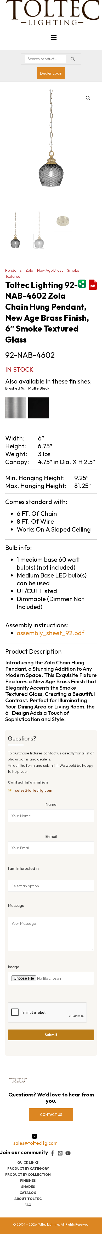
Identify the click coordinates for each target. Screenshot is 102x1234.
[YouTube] (68, 1153)
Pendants (13, 270)
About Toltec (28, 1198)
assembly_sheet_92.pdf (50, 633)
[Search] (72, 59)
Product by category (28, 1168)
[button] (88, 98)
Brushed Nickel (16, 388)
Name (51, 804)
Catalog (28, 1192)
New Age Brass (50, 270)
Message (16, 905)
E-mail (51, 836)
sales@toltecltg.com (33, 790)
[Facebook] (52, 1153)
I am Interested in (23, 868)
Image (13, 966)
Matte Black (38, 388)
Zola (29, 270)
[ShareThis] (82, 283)
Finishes (28, 1180)
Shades (28, 1186)
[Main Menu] (54, 37)
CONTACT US (51, 1114)
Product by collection (28, 1174)
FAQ (28, 1205)
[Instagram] (60, 1153)
